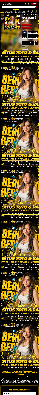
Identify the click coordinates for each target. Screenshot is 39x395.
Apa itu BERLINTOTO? (9, 393)
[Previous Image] (6, 23)
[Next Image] (18, 23)
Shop (3, 4)
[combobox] (18, 7)
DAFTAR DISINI (27, 25)
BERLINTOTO (3, 376)
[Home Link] (8, 4)
